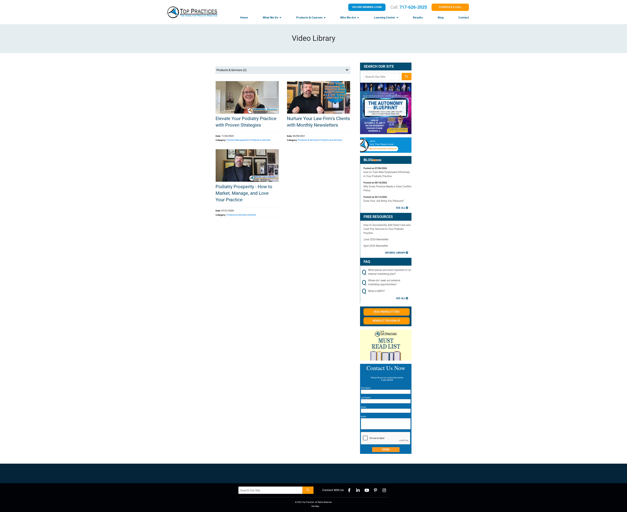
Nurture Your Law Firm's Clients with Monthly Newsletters (318, 122)
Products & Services (260, 140)
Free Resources (378, 217)
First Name (365, 388)
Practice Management (237, 140)
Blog (440, 17)
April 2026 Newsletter (375, 245)
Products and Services (330, 140)
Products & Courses (309, 17)
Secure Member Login (367, 7)
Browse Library (395, 252)
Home (244, 17)
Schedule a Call (450, 7)
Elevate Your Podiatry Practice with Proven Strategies (246, 122)
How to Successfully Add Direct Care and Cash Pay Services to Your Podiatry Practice (386, 229)
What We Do (271, 17)
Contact (463, 17)
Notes (363, 416)
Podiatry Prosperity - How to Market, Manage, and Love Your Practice (244, 193)
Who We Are (348, 17)
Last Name (365, 397)
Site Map (315, 506)
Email (363, 407)
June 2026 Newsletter (375, 239)
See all (400, 207)
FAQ (367, 262)
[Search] (406, 76)
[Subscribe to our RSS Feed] (377, 160)
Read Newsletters (387, 311)
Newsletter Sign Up (386, 320)
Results (418, 17)
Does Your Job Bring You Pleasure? (383, 200)
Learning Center (385, 17)
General (252, 215)
